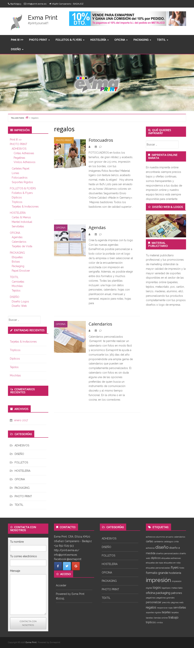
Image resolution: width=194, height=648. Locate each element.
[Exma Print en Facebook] (58, 566)
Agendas (17, 237)
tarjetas (166, 612)
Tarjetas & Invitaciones (25, 206)
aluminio (160, 537)
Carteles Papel (20, 168)
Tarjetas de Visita (22, 246)
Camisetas (18, 281)
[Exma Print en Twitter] (67, 566)
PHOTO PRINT (38, 39)
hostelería (175, 572)
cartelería (158, 541)
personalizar (153, 602)
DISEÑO (16, 49)
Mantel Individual (22, 221)
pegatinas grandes (165, 598)
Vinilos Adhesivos (24, 162)
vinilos (159, 622)
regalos (151, 607)
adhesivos (151, 537)
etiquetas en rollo (172, 563)
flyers (175, 567)
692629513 (15, 3)
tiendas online (161, 618)
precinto (166, 602)
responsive (162, 608)
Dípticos (17, 197)
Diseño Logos (20, 301)
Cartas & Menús (21, 217)
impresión (158, 580)
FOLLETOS (21, 462)
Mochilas (17, 285)
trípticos (151, 622)
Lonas (15, 173)
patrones (176, 592)
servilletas (179, 607)
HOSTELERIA (22, 470)
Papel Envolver (21, 270)
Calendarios (19, 241)
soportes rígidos (153, 612)
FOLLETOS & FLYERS (69, 39)
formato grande (157, 573)
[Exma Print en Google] (76, 566)
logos (157, 587)
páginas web (177, 602)
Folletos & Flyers (22, 192)
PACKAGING (141, 39)
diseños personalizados (167, 553)
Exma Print (43, 17)
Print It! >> (17, 39)
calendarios (179, 537)
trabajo (173, 617)
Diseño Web (19, 305)
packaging (163, 593)
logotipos (166, 588)
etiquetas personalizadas (158, 568)
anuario (169, 537)
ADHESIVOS (19, 148)
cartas (149, 541)
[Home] (26, 117)
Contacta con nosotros (28, 623)
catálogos (168, 541)
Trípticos (17, 202)
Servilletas (18, 226)
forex (181, 568)
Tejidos (16, 290)
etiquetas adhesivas (171, 558)
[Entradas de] (92, 146)
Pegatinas (19, 157)
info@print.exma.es (36, 3)
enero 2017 (21, 420)
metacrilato (176, 588)
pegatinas (151, 598)
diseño (161, 547)
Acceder (61, 585)
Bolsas (16, 261)
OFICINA (120, 39)
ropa (170, 608)
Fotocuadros (19, 177)
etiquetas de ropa (154, 563)
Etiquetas (17, 257)
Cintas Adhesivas (24, 153)
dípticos (156, 557)
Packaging (18, 266)
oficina (150, 593)
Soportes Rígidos (22, 182)
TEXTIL (161, 39)
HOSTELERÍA (98, 39)
